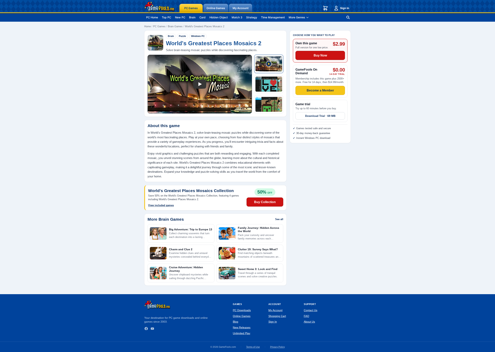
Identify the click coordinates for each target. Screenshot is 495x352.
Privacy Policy (277, 347)
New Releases (241, 327)
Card (202, 17)
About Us (309, 321)
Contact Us (310, 310)
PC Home (152, 17)
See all (279, 219)
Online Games (216, 8)
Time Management (273, 17)
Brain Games (175, 26)
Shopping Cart (277, 316)
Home (147, 26)
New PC (180, 17)
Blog (235, 321)
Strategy (251, 17)
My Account (240, 8)
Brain (192, 17)
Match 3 (237, 17)
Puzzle (182, 36)
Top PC (166, 17)
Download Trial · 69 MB (320, 115)
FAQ (306, 316)
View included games (161, 205)
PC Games (191, 8)
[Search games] (348, 17)
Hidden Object (218, 17)
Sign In (344, 8)
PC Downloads (242, 310)
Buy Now (320, 55)
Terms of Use (253, 347)
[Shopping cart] (325, 8)
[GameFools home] (159, 7)
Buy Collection (265, 202)
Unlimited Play (241, 333)
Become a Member (320, 90)
